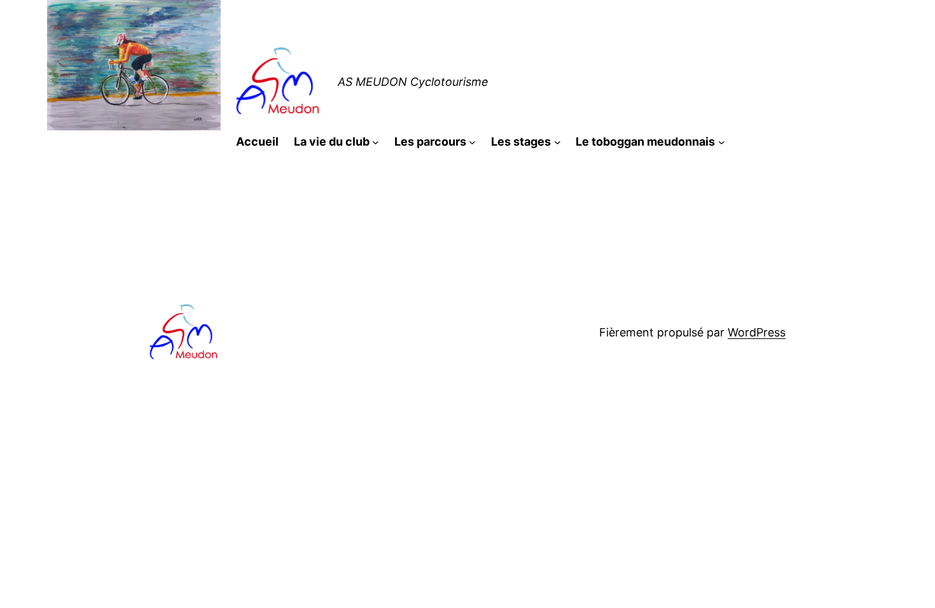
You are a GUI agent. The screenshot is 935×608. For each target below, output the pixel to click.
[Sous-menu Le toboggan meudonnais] (721, 142)
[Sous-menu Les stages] (557, 142)
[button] (279, 82)
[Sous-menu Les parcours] (472, 142)
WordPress (757, 332)
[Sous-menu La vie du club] (375, 142)
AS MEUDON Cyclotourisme (413, 81)
